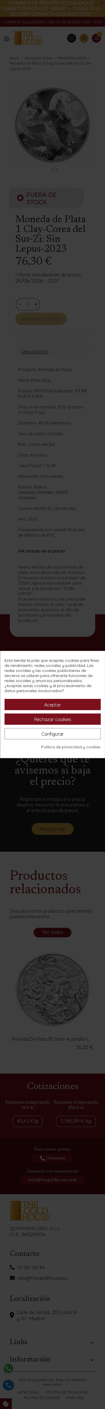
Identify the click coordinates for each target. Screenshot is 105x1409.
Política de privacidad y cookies (71, 746)
